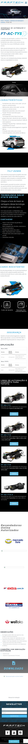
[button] (1, 306)
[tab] (13, 348)
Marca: (4, 348)
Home (2, 20)
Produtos (7, 20)
